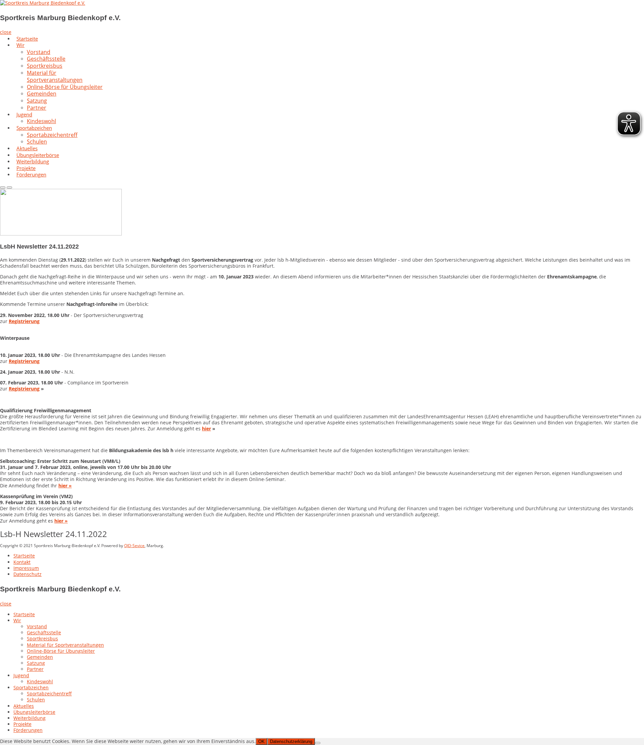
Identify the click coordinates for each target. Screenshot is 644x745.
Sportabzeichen (31, 687)
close (5, 32)
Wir (20, 45)
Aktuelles (23, 706)
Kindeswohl (40, 681)
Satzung (36, 663)
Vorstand (37, 626)
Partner (36, 107)
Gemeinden (40, 657)
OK (261, 741)
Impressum (26, 568)
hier (206, 428)
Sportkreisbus (42, 638)
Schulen (36, 699)
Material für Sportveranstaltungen (55, 76)
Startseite (24, 555)
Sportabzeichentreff (52, 135)
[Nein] (317, 743)
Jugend (24, 114)
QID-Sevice (134, 545)
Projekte (22, 724)
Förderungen (31, 174)
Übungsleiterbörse (34, 712)
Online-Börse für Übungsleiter (65, 87)
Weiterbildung (29, 718)
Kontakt (22, 562)
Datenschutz (27, 574)
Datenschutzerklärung (291, 741)
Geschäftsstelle (44, 632)
